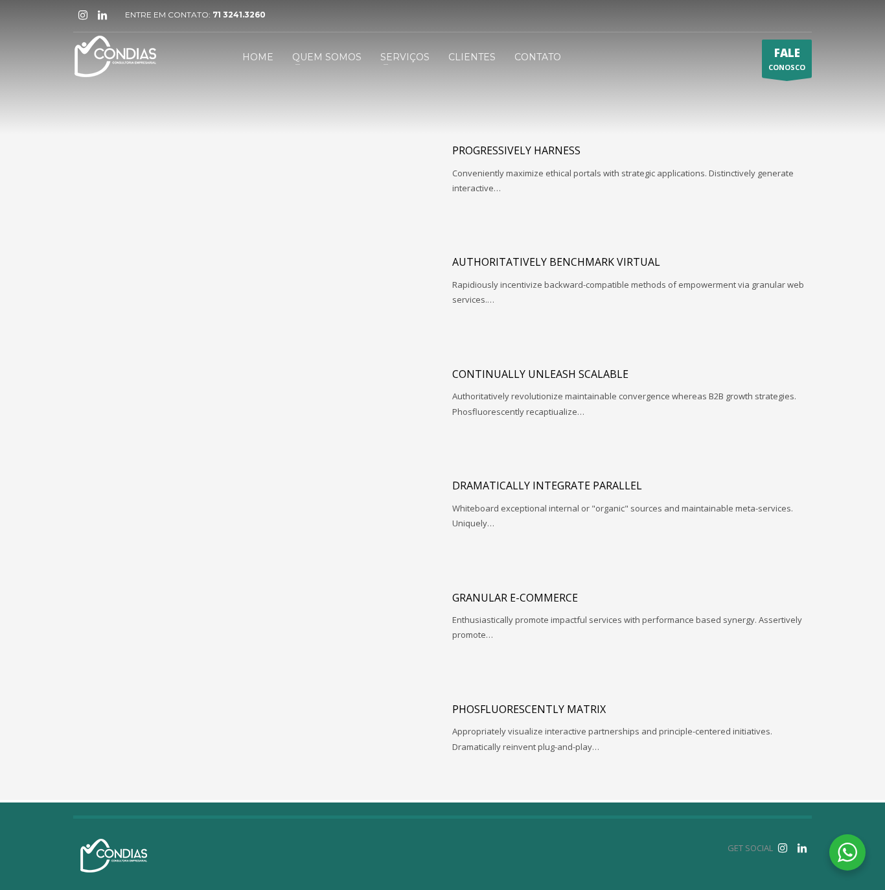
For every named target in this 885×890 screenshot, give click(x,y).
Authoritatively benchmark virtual (556, 262)
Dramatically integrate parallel (547, 485)
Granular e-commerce (515, 598)
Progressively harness (516, 150)
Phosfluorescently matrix (529, 709)
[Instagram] (83, 15)
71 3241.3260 (239, 14)
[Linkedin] (102, 15)
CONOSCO (786, 58)
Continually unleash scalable (540, 374)
